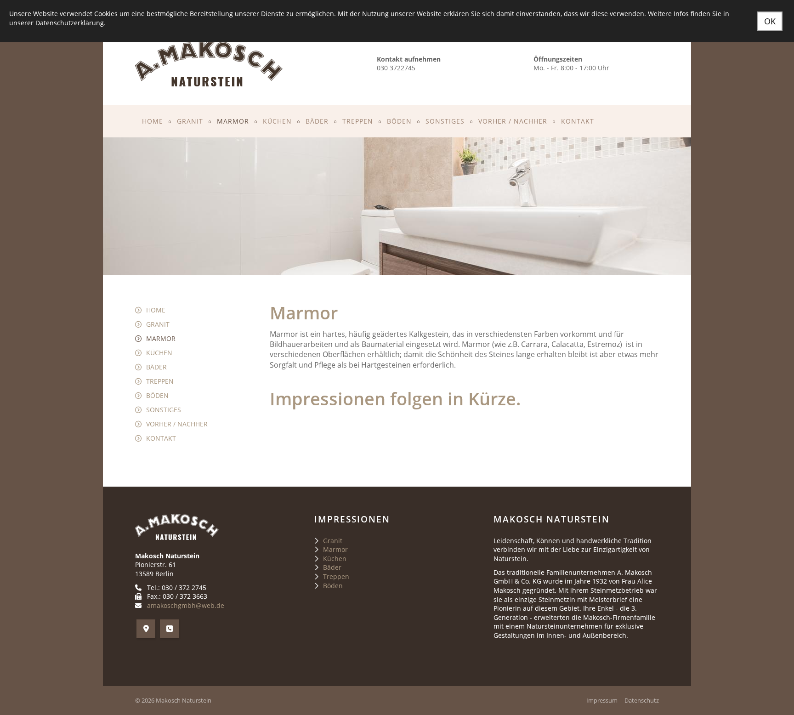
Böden (399, 121)
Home (152, 121)
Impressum (602, 701)
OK (770, 21)
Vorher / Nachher (512, 121)
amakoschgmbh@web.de (185, 605)
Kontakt (577, 121)
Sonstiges (445, 121)
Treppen (357, 121)
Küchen (277, 121)
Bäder (317, 121)
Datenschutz (641, 701)
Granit (190, 121)
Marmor (233, 121)
